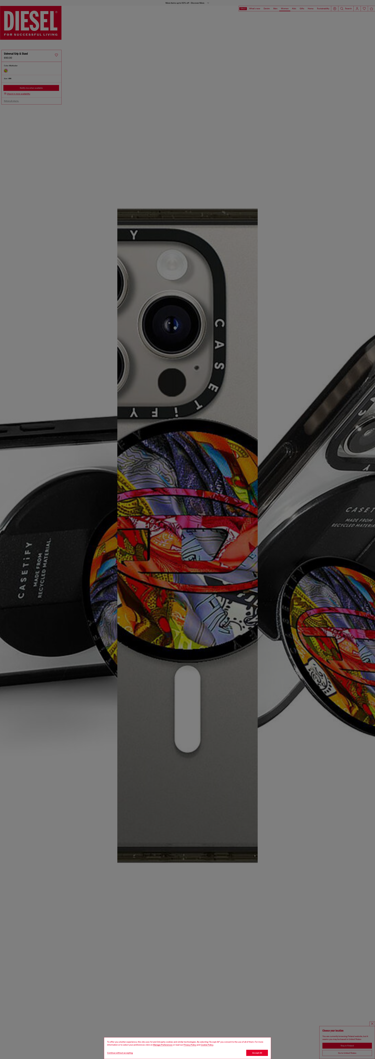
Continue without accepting (120, 1053)
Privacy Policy (190, 1045)
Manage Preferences (163, 1045)
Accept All (257, 1053)
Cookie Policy (207, 1045)
